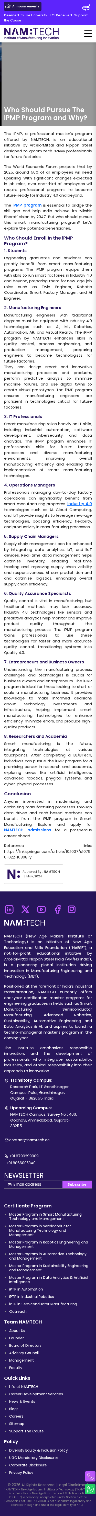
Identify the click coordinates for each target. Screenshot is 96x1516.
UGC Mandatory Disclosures (34, 1457)
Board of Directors (25, 1345)
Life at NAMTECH (23, 1386)
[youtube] (41, 908)
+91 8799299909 (24, 1156)
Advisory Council (24, 1352)
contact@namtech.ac (29, 1139)
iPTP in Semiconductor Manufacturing (43, 1304)
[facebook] (57, 908)
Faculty (15, 1367)
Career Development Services (36, 1394)
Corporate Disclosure (28, 1465)
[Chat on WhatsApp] (90, 1489)
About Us (17, 1330)
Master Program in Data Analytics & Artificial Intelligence (48, 1279)
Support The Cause (26, 1431)
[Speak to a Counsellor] (90, 1476)
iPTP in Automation (26, 1289)
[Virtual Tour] (86, 7)
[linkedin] (9, 908)
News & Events (22, 1401)
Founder (16, 1338)
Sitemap (16, 1423)
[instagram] (72, 908)
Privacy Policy (21, 1472)
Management (21, 1360)
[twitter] (25, 908)
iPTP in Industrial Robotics (31, 1296)
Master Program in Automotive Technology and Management (48, 1256)
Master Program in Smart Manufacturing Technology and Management (45, 1216)
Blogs (13, 1408)
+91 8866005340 (21, 1163)
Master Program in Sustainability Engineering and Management (48, 1268)
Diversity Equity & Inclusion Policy (38, 1450)
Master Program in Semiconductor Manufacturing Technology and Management (40, 1230)
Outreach (18, 1311)
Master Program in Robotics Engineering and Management (48, 1244)
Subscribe (77, 1184)
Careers (16, 1416)
